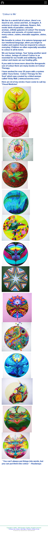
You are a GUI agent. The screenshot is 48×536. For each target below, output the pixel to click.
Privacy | (29, 529)
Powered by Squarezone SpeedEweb (24, 530)
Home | (18, 529)
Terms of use (35, 529)
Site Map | (23, 529)
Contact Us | (12, 529)
